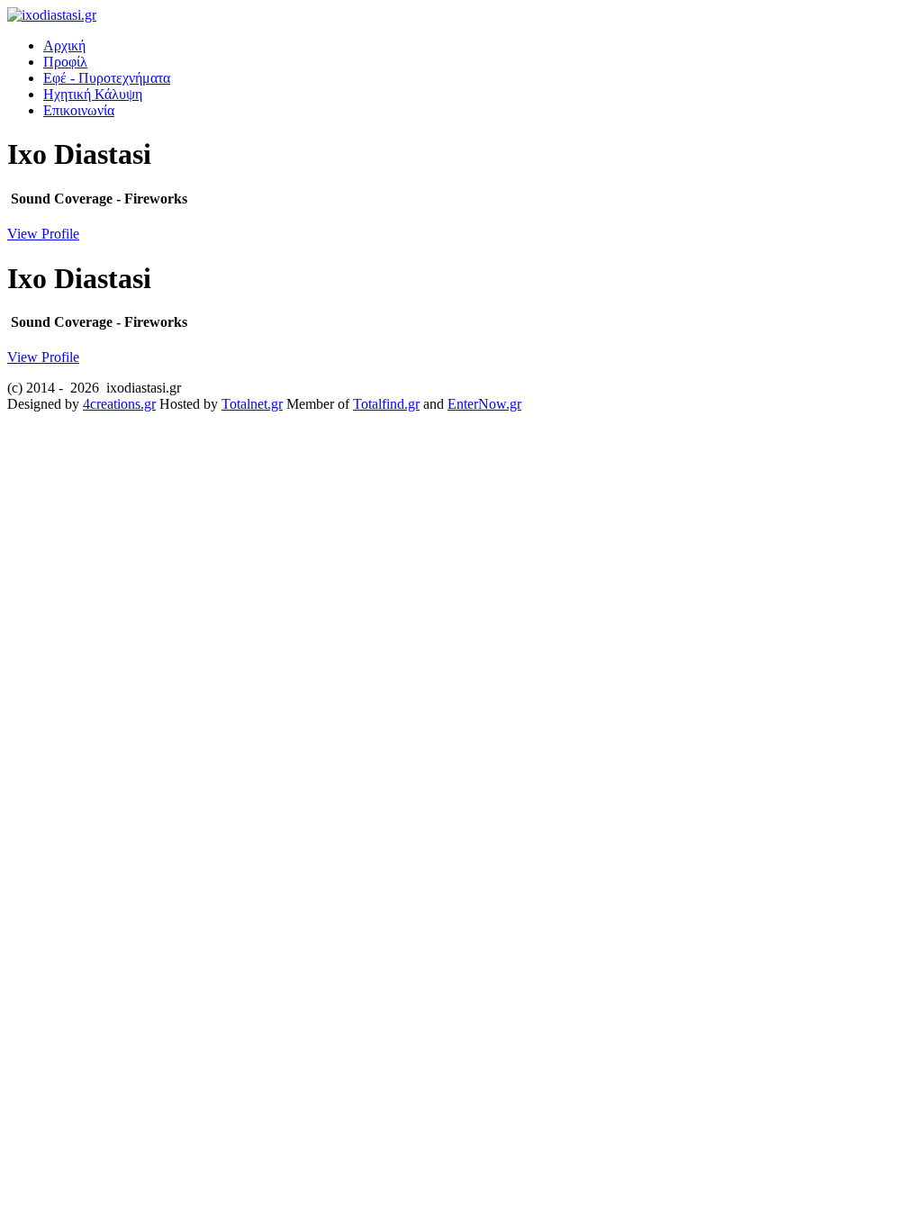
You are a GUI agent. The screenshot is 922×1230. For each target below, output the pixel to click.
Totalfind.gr (386, 404)
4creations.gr (119, 404)
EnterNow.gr (484, 404)
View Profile (43, 233)
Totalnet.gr (252, 404)
